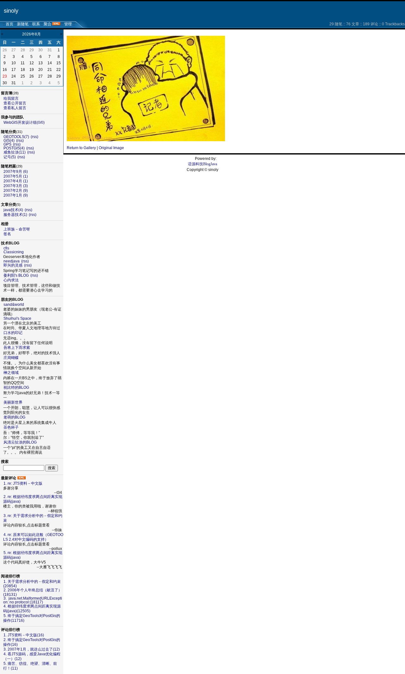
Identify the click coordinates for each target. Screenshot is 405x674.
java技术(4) (13, 210)
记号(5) (9, 157)
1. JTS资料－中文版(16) (23, 635)
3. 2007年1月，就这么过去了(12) (31, 649)
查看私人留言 (14, 108)
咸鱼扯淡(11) (14, 152)
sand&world (13, 304)
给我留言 (11, 98)
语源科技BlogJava (202, 164)
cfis (6, 248)
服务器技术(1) (15, 215)
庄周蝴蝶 (11, 358)
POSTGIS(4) (14, 148)
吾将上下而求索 (16, 348)
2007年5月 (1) (15, 176)
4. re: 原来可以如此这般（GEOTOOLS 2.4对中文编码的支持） (33, 537)
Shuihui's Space (17, 318)
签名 (7, 234)
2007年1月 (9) (15, 195)
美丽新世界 (12, 402)
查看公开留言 (14, 103)
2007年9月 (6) (15, 171)
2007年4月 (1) (15, 181)
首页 (9, 24)
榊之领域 (11, 373)
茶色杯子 (11, 427)
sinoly (11, 11)
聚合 (47, 24)
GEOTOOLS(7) (16, 137)
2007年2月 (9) (15, 190)
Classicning (13, 252)
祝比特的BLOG (16, 387)
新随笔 (22, 24)
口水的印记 (12, 333)
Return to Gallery (81, 148)
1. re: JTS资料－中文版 (22, 483)
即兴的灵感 (12, 265)
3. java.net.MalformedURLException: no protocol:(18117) (32, 600)
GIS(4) (9, 140)
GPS (7, 144)
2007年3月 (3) (15, 186)
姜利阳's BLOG (16, 275)
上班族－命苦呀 (16, 229)
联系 (36, 24)
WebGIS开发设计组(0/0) (24, 122)
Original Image (111, 148)
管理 (68, 24)
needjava (11, 261)
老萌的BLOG (14, 417)
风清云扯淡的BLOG (20, 442)
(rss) (34, 137)
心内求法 (11, 280)
